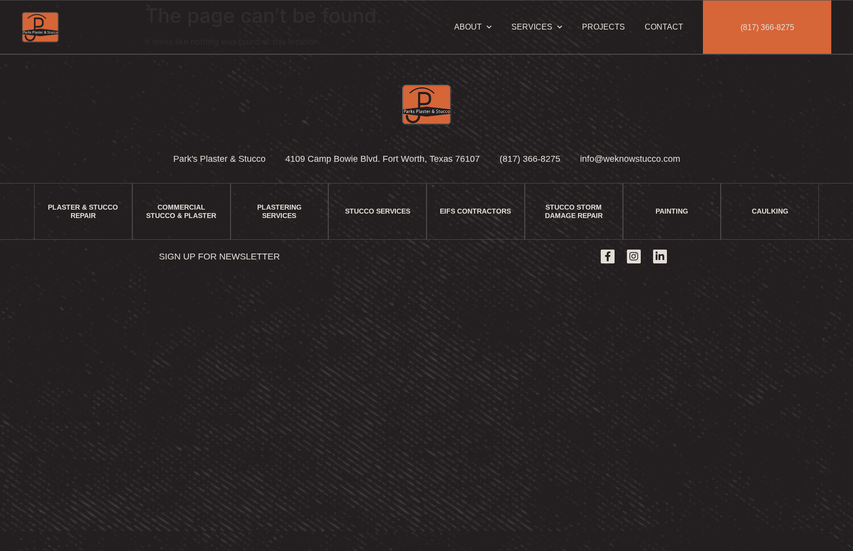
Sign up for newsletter (219, 256)
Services (531, 27)
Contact (664, 27)
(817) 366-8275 (767, 27)
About (468, 27)
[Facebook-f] (608, 256)
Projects (603, 27)
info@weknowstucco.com (630, 159)
